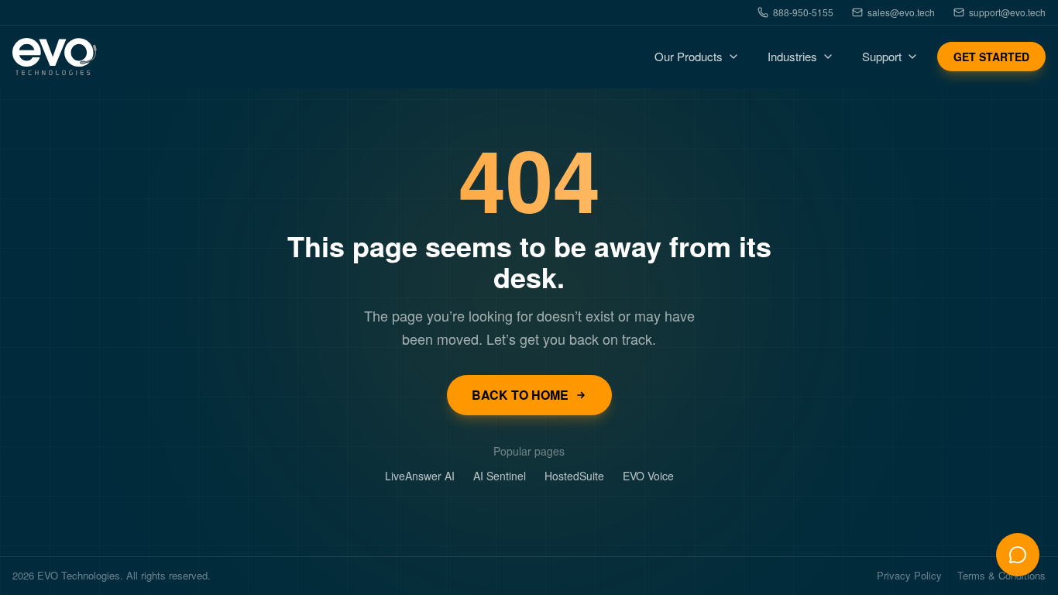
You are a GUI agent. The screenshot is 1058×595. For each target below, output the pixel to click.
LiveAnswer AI (420, 475)
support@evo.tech (1007, 12)
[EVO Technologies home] (54, 57)
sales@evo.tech (901, 12)
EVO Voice (648, 475)
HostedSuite (574, 475)
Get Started (991, 56)
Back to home (520, 395)
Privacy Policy (909, 576)
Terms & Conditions (1001, 576)
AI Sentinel (499, 475)
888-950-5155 (803, 12)
